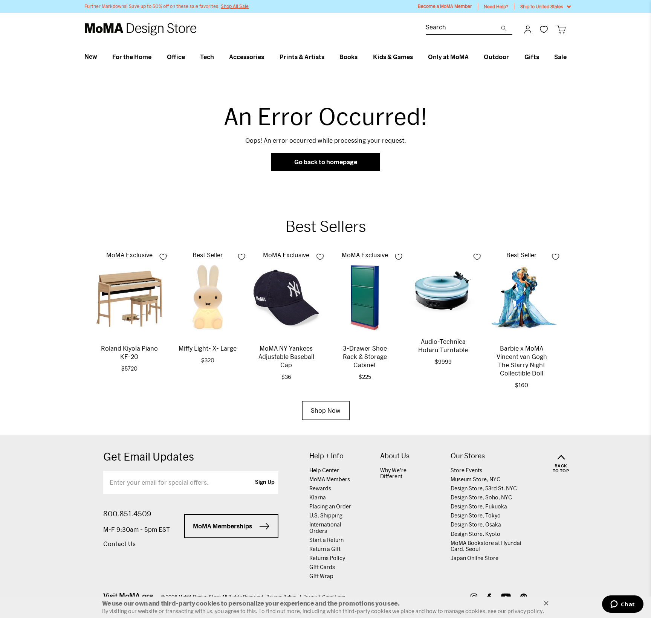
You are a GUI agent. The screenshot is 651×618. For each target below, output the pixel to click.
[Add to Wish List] (163, 257)
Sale (560, 56)
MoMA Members (329, 479)
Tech (207, 56)
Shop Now (326, 410)
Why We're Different (393, 473)
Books (348, 56)
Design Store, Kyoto (475, 534)
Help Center (324, 470)
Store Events (466, 470)
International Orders (325, 527)
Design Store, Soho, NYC (481, 497)
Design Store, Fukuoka (479, 506)
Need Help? (496, 6)
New (90, 56)
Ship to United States (541, 6)
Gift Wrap (321, 576)
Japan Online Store (474, 558)
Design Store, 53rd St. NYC (484, 488)
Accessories (246, 56)
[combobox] (463, 28)
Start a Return (326, 540)
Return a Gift (325, 549)
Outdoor (496, 56)
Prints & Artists (302, 56)
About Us (395, 456)
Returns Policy (327, 558)
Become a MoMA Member (445, 6)
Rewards (320, 488)
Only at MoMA (448, 56)
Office (176, 56)
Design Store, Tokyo (476, 515)
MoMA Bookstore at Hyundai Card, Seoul (486, 546)
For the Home (131, 56)
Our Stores (468, 456)
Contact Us (119, 543)
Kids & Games (393, 56)
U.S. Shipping (325, 515)
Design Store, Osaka (476, 524)
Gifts (531, 56)
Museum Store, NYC (475, 479)
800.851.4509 (127, 514)
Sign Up (265, 482)
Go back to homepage (325, 161)
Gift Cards (322, 567)
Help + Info (326, 456)
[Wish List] (543, 29)
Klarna (317, 497)
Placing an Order (330, 506)
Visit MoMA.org (128, 596)
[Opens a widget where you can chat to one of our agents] (622, 604)
